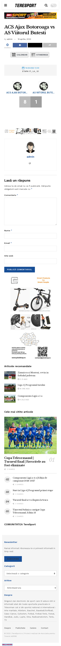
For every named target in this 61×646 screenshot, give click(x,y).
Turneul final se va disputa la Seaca (30, 500)
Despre (7, 628)
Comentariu (11, 195)
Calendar (22, 55)
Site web (8, 256)
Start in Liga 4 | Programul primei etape (33, 490)
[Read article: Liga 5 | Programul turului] (10, 388)
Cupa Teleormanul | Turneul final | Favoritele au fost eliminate (24, 461)
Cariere (33, 628)
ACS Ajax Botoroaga (17, 92)
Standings (42, 55)
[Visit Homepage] (25, 5)
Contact (44, 628)
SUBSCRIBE (13, 559)
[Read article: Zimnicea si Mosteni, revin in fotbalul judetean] (10, 375)
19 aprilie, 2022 (24, 39)
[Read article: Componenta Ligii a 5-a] (10, 399)
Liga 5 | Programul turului (31, 385)
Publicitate (20, 628)
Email (8, 243)
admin (9, 39)
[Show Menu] (5, 5)
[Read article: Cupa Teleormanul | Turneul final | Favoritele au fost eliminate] (30, 435)
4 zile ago (24, 400)
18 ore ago (24, 389)
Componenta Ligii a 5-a (30, 396)
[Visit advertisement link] (30, 17)
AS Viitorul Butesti (44, 92)
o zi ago (23, 379)
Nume (8, 230)
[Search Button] (46, 5)
